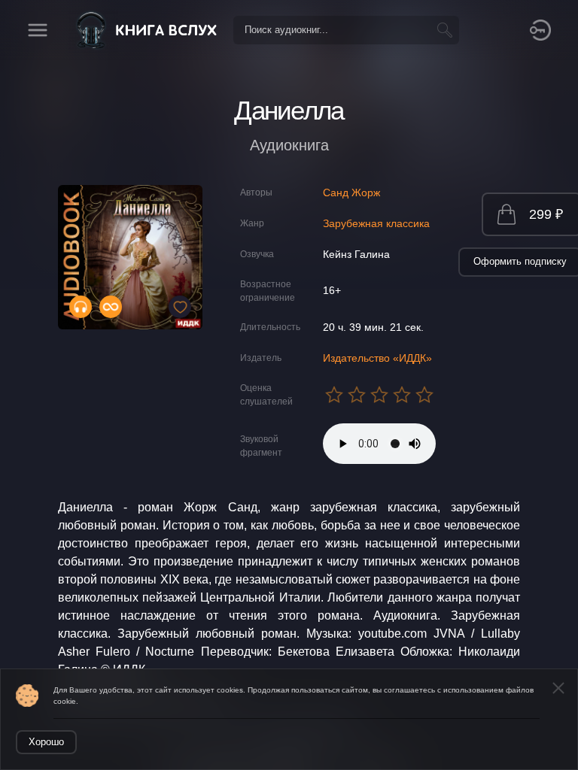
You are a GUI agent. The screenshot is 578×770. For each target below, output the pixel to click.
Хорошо (46, 741)
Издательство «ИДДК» (377, 358)
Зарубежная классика (376, 223)
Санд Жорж (351, 192)
